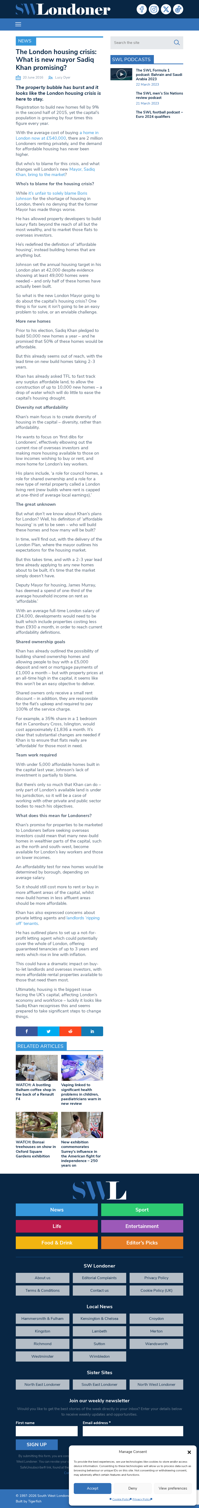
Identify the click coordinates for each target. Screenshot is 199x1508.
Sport (142, 1209)
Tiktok (178, 9)
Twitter (166, 9)
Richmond (42, 1344)
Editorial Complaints (99, 1278)
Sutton (99, 1344)
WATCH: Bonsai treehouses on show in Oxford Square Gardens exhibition (36, 1149)
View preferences (173, 1488)
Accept (92, 1488)
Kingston (42, 1331)
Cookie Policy (121, 1499)
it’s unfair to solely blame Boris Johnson (51, 195)
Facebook (142, 9)
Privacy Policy (142, 1499)
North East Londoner (42, 1384)
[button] (189, 1451)
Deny (132, 1488)
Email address (97, 1423)
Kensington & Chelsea (99, 1318)
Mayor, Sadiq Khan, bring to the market (55, 171)
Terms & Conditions (42, 1290)
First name (25, 1423)
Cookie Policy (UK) (157, 1290)
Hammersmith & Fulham (42, 1318)
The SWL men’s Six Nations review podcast (159, 95)
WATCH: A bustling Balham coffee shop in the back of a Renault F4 (36, 1092)
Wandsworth (156, 1344)
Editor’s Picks (142, 1242)
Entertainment (142, 1226)
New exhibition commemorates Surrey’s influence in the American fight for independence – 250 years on (81, 1153)
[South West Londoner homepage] (63, 9)
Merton (156, 1331)
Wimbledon (99, 1356)
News (24, 41)
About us (42, 1278)
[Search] (177, 42)
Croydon (156, 1318)
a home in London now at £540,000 (57, 135)
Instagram (154, 9)
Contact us (99, 1290)
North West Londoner (156, 1384)
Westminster (42, 1356)
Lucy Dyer (62, 77)
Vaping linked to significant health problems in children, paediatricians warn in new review (81, 1094)
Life (57, 1226)
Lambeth (99, 1331)
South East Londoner (99, 1384)
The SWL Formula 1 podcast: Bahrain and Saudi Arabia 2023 (159, 74)
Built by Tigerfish (28, 1501)
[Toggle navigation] (18, 24)
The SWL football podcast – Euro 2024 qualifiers (159, 114)
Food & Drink (56, 1242)
